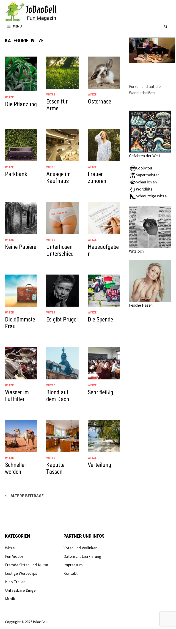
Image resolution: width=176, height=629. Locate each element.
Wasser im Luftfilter (17, 396)
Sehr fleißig (100, 392)
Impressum (73, 564)
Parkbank (16, 174)
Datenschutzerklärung (82, 556)
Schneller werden (15, 468)
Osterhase (99, 101)
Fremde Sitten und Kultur (26, 564)
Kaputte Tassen (55, 468)
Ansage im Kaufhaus (58, 177)
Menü (17, 26)
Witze (9, 97)
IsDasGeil (40, 621)
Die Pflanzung (21, 104)
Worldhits (144, 189)
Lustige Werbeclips (21, 573)
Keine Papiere (20, 247)
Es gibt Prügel (62, 319)
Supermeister (147, 174)
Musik (10, 598)
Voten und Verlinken (80, 547)
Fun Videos (14, 556)
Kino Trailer (15, 581)
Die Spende (100, 319)
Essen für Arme (57, 105)
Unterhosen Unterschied (60, 250)
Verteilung (99, 465)
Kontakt (70, 573)
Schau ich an (146, 182)
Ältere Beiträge (27, 495)
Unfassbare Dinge (20, 590)
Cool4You (144, 168)
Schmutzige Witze (151, 196)
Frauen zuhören (97, 177)
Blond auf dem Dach (57, 396)
